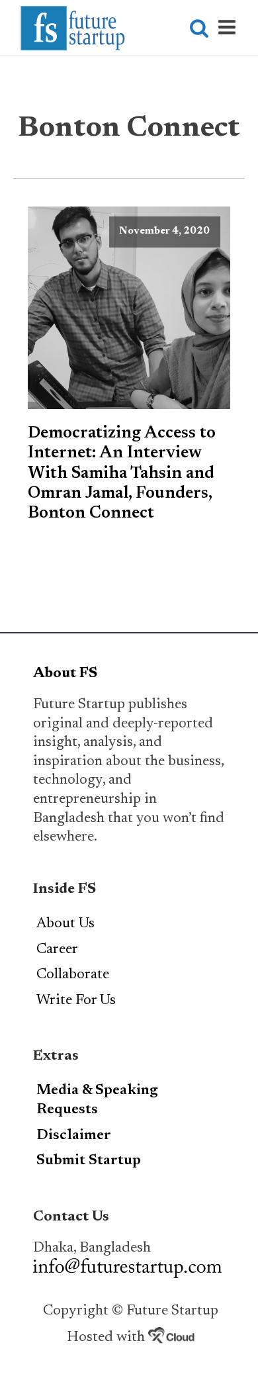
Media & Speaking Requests (97, 1100)
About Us (65, 924)
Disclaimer (73, 1135)
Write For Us (76, 1000)
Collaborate (72, 975)
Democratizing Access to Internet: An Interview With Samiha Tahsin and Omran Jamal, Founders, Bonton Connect (122, 473)
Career (57, 950)
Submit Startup (88, 1161)
